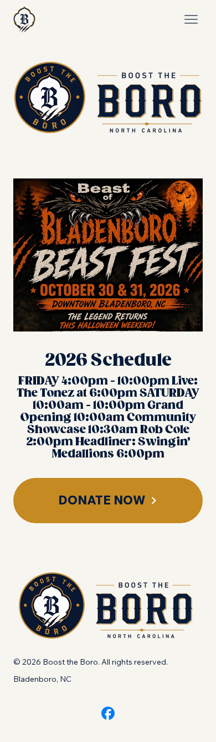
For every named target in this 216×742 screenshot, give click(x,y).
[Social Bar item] (108, 713)
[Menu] (191, 19)
